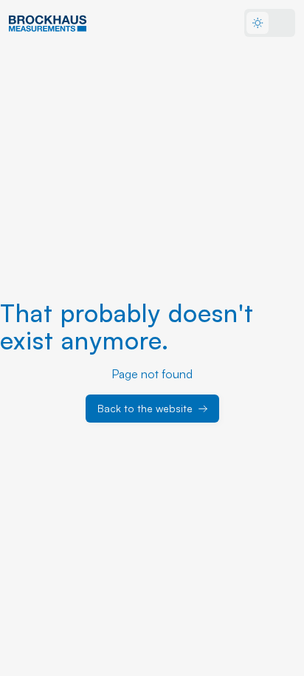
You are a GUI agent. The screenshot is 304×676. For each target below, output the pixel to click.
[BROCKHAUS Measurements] (48, 23)
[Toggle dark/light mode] (269, 23)
